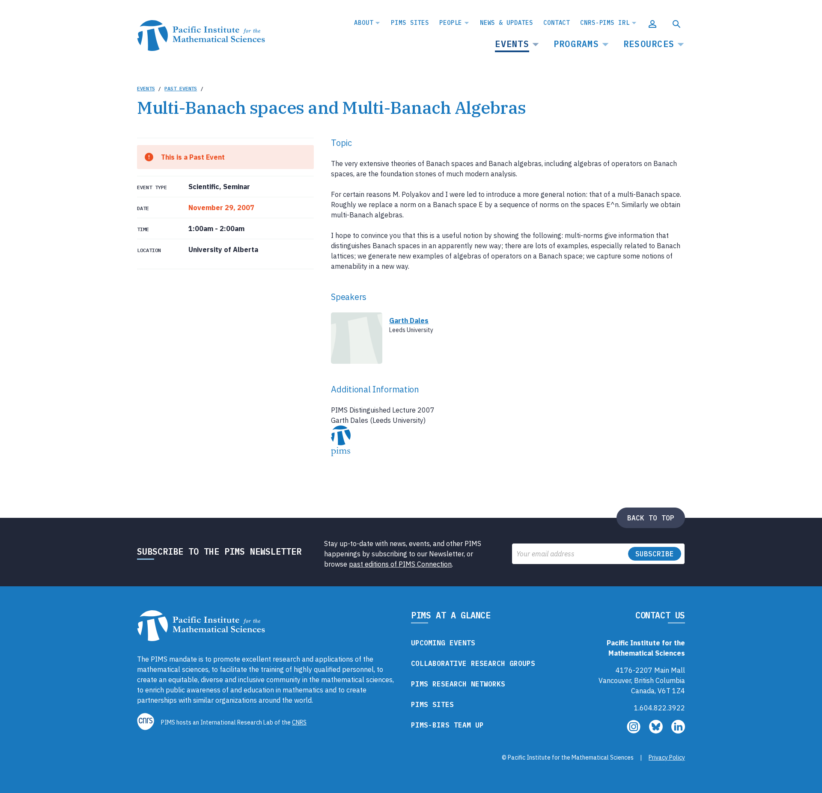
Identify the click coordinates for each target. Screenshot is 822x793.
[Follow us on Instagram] (634, 731)
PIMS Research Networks (458, 684)
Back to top (650, 518)
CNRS (299, 722)
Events (512, 44)
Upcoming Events (443, 643)
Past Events (180, 88)
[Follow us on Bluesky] (656, 731)
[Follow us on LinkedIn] (678, 731)
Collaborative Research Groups (473, 663)
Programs (576, 44)
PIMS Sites (410, 23)
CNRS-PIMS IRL (604, 23)
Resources (648, 44)
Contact (556, 23)
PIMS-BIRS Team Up (447, 725)
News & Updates (506, 23)
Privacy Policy (667, 757)
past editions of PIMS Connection (400, 564)
